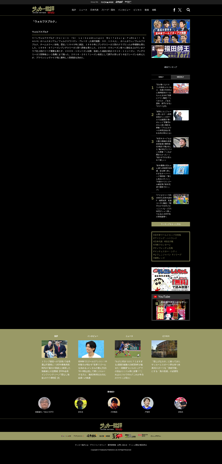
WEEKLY (180, 77)
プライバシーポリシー (98, 445)
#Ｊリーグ (177, 255)
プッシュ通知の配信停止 (138, 445)
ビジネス (137, 10)
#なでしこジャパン (162, 255)
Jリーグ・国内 (108, 10)
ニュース (83, 10)
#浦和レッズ (159, 258)
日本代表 (94, 10)
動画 (147, 10)
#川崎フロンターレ (162, 245)
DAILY (161, 77)
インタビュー (124, 10)
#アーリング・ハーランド (165, 238)
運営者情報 (112, 445)
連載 (154, 10)
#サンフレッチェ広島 (163, 248)
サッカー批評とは (81, 445)
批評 (74, 10)
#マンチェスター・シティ (165, 251)
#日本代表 (158, 241)
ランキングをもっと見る (171, 224)
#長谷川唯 (168, 241)
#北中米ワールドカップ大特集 (167, 235)
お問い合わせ (122, 445)
